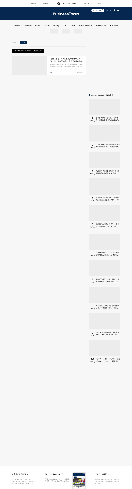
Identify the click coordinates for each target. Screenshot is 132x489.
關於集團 (33, 3)
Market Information (85, 26)
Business (17, 26)
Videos (37, 26)
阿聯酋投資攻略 (101, 26)
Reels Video (114, 26)
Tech (64, 26)
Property (56, 26)
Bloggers (47, 26)
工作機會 (98, 3)
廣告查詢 (86, 3)
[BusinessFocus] (66, 14)
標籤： (15, 42)
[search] (107, 10)
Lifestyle (72, 26)
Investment (28, 26)
